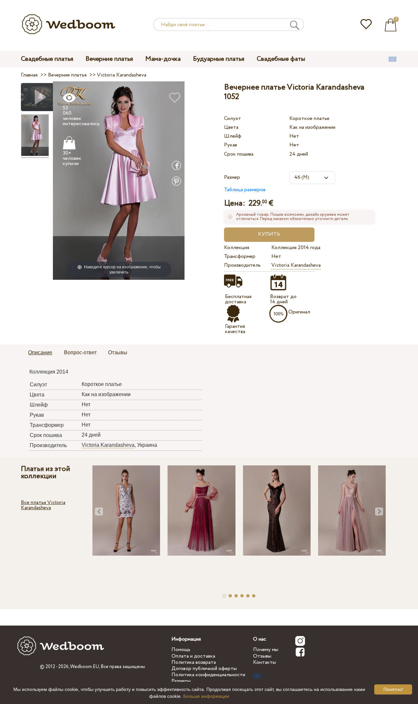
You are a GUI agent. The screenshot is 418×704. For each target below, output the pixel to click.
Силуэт (232, 118)
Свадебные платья (47, 59)
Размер (232, 177)
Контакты (264, 662)
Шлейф (232, 136)
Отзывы (262, 656)
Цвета (231, 127)
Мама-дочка (163, 59)
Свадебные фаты (281, 59)
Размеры (181, 681)
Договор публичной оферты (204, 668)
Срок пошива (238, 154)
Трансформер (239, 256)
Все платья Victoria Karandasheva (43, 505)
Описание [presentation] (40, 352)
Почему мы (265, 649)
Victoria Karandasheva (296, 265)
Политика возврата (193, 662)
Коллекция (236, 247)
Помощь (180, 649)
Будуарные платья (218, 59)
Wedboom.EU (84, 666)
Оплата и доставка (193, 656)
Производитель (242, 265)
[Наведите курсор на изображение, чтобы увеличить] (119, 180)
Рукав (230, 145)
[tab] (40, 353)
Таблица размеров (244, 189)
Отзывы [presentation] (117, 352)
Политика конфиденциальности (208, 675)
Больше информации (206, 696)
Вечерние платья (109, 59)
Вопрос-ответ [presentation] (80, 352)
